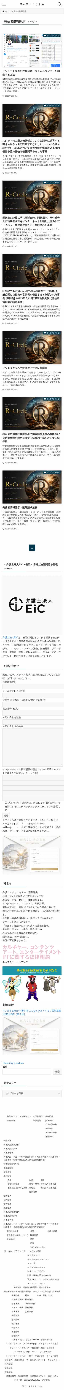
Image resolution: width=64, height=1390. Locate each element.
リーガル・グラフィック (15, 1251)
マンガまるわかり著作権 (15, 1010)
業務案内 (7, 1196)
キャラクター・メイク (48, 1344)
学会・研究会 (46, 1340)
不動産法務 (8, 1168)
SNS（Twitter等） (38, 1247)
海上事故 (15, 1311)
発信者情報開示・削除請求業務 (36, 1287)
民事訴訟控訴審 (10, 1148)
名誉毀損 (15, 1315)
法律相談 (17, 1287)
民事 (27, 1295)
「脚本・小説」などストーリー (25, 1340)
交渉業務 (7, 1204)
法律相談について (38, 1376)
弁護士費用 (11, 1376)
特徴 (32, 1239)
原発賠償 (15, 1319)
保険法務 (15, 1327)
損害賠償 (49, 1116)
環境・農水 (34, 1184)
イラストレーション (36, 1267)
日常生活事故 (51, 1124)
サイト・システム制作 (42, 1352)
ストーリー (32, 1263)
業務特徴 (11, 1120)
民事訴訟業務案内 (11, 1145)
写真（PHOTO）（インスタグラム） (43, 1279)
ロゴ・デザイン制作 (21, 1352)
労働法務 (29, 1311)
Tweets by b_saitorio (13, 1063)
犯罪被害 (15, 1324)
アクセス (18, 1380)
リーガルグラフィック (36, 1360)
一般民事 (7, 1140)
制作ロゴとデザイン (36, 1271)
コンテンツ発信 (34, 1251)
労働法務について (11, 1164)
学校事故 (49, 1128)
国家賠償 (15, 1332)
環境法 (32, 1188)
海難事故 (49, 1136)
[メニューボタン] (4, 4)
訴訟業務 (7, 1208)
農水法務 (33, 1192)
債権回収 (7, 1172)
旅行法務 (7, 1176)
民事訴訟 (29, 1299)
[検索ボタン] (59, 4)
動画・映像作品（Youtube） (39, 1275)
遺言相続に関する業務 (17, 1188)
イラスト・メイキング (19, 1348)
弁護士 (33, 1231)
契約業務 (7, 1200)
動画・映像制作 (47, 1348)
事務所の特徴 (12, 1231)
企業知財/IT (38, 1116)
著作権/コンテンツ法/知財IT (19, 1116)
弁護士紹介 (19, 1360)
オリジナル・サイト (36, 1283)
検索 (4, 1066)
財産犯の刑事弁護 (48, 1184)
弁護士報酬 (52, 1231)
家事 (10, 1180)
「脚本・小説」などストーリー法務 (42, 1356)
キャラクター (33, 1255)
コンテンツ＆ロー (13, 1344)
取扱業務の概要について (17, 1235)
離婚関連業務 (13, 1184)
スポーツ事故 (51, 1132)
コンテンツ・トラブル (15, 1356)
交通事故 (49, 1120)
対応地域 (11, 1239)
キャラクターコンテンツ (38, 1259)
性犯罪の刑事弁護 (48, 1188)
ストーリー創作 (30, 1344)
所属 (32, 1243)
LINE (56, 1376)
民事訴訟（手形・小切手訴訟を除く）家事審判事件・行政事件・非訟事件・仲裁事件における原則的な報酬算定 (32, 1158)
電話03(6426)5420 (32, 1380)
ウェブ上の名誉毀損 (42, 1291)
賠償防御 (15, 1336)
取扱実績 (34, 1235)
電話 (50, 1376)
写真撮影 (35, 1348)
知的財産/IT (23, 1376)
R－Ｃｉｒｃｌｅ (32, 4)
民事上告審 (8, 1153)
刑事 (43, 1180)
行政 (31, 1180)
